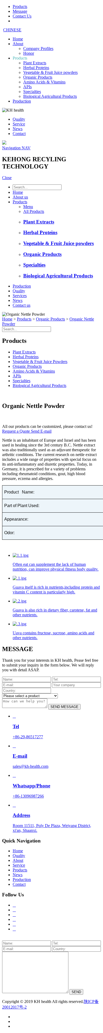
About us (20, 197)
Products (20, 58)
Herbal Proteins (36, 67)
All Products (33, 211)
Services (20, 295)
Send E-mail (41, 431)
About (18, 43)
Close (7, 177)
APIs (27, 87)
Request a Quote (16, 431)
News (17, 129)
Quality (19, 119)
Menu (28, 206)
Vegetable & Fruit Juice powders (50, 72)
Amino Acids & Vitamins (44, 82)
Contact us (21, 305)
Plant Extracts (34, 63)
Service (19, 124)
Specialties (32, 91)
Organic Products (37, 77)
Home (18, 39)
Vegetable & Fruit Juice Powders (40, 361)
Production (22, 101)
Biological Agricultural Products (50, 96)
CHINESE (12, 30)
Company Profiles (38, 48)
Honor (28, 53)
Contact (19, 133)
